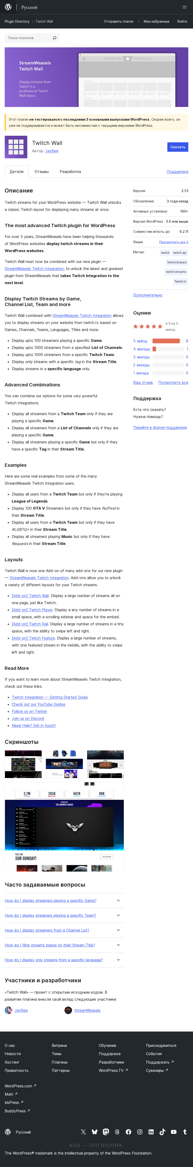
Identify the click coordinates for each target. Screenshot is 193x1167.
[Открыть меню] (185, 7)
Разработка (70, 171)
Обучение (107, 1045)
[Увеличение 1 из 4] (35, 756)
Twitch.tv (180, 281)
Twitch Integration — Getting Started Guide (50, 697)
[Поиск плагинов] (54, 38)
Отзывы (42, 171)
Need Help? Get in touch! (34, 725)
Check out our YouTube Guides (38, 704)
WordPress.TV (113, 1070)
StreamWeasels (87, 1010)
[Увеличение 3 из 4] (117, 756)
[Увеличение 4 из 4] (117, 788)
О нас (10, 1045)
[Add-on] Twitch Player (32, 609)
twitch (165, 252)
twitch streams (176, 272)
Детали (17, 171)
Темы (56, 1053)
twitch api (179, 252)
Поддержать (160, 1062)
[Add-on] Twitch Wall (30, 595)
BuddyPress (17, 1111)
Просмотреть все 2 (173, 242)
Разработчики (111, 1062)
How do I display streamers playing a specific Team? (50, 915)
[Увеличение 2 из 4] (76, 756)
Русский (23, 1132)
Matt (11, 1094)
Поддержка (177, 171)
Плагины (60, 1062)
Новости (13, 1053)
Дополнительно (147, 295)
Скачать (177, 147)
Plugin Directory (17, 21)
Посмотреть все (173, 382)
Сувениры (157, 1070)
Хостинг (12, 1062)
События (154, 1053)
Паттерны (61, 1070)
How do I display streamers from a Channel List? (47, 930)
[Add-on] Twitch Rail (30, 624)
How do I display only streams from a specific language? (54, 960)
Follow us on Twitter (29, 711)
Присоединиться (161, 1045)
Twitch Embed (176, 262)
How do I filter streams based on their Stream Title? (50, 945)
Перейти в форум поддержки (160, 427)
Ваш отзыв (143, 382)
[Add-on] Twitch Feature (33, 638)
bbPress (14, 1102)
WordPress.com (21, 1086)
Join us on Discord (28, 718)
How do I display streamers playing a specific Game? (50, 900)
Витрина (59, 1045)
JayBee (51, 150)
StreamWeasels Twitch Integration (34, 268)
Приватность (16, 1070)
